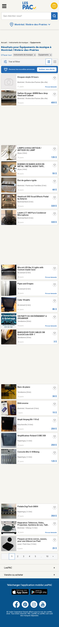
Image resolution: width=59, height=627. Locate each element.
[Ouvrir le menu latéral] (4, 6)
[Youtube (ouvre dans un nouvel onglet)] (42, 607)
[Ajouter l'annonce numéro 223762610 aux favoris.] (53, 420)
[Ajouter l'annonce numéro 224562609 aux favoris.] (53, 213)
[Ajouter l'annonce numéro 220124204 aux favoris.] (53, 388)
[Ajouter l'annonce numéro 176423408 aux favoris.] (53, 165)
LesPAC (29, 567)
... (41, 556)
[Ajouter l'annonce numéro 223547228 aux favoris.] (53, 300)
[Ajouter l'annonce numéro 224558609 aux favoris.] (53, 197)
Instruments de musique (18, 43)
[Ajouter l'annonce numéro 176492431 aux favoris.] (53, 149)
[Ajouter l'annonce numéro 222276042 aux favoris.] (53, 404)
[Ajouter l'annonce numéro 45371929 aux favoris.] (53, 540)
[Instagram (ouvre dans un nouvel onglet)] (34, 607)
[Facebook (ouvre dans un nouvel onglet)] (16, 607)
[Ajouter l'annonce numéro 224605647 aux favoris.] (53, 181)
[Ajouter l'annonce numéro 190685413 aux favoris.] (53, 268)
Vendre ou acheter (29, 574)
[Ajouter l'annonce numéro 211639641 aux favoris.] (53, 507)
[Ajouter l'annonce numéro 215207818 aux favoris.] (53, 317)
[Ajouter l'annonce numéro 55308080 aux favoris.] (53, 523)
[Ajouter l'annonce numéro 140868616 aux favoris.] (53, 78)
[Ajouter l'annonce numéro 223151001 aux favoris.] (53, 94)
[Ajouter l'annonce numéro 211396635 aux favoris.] (53, 333)
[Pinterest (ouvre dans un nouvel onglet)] (25, 607)
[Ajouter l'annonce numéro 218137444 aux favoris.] (53, 436)
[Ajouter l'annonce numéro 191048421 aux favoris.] (53, 284)
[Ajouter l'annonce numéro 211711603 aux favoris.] (53, 452)
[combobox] (26, 16)
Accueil (4, 43)
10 (47, 556)
